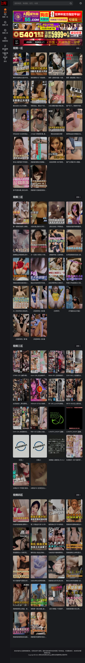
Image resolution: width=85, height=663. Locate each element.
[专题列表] (5, 49)
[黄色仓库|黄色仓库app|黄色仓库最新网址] (4, 3)
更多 (77, 48)
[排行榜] (5, 54)
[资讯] (5, 58)
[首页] (5, 8)
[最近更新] (5, 45)
